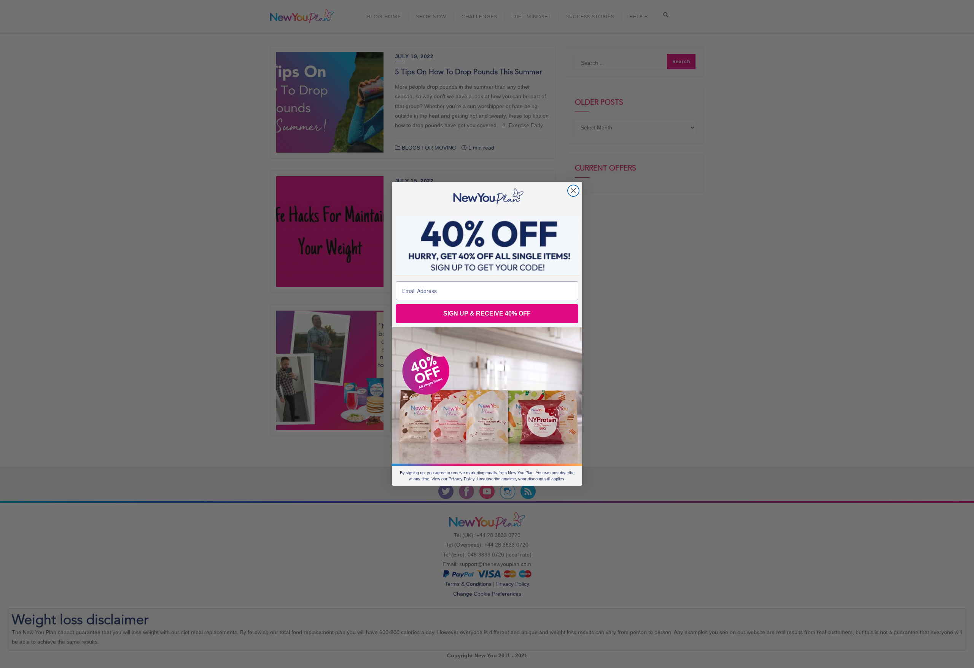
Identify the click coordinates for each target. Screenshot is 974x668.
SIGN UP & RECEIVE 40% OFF (487, 314)
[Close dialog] (573, 190)
